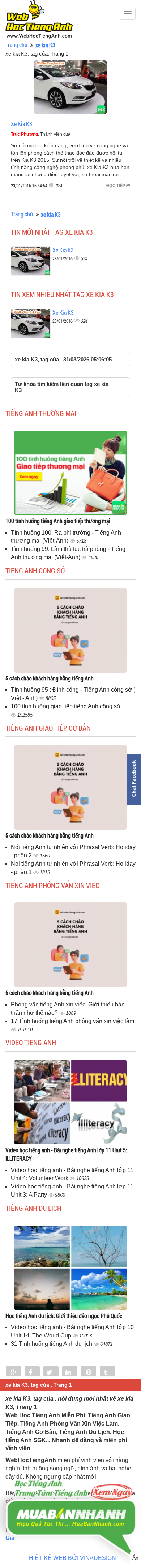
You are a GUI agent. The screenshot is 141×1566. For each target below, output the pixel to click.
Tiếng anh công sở (35, 570)
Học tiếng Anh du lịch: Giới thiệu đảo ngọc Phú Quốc (63, 1315)
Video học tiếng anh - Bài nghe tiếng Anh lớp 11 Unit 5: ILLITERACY (66, 1154)
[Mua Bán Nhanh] (70, 1498)
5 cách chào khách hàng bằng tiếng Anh (49, 678)
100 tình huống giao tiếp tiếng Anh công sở (66, 706)
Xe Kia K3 (21, 123)
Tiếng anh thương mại (40, 413)
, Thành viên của (40, 134)
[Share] (13, 1372)
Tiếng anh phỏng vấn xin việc (52, 885)
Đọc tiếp (116, 185)
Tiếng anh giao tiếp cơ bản (48, 727)
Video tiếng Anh (30, 1042)
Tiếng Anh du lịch (33, 1208)
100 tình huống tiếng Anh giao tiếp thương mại (57, 521)
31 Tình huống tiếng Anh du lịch (52, 1344)
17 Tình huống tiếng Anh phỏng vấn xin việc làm (72, 1021)
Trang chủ (16, 44)
